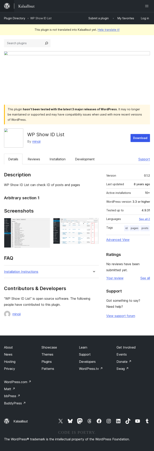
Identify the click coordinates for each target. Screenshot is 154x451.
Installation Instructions (21, 272)
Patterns (48, 369)
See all (145, 278)
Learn (83, 347)
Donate (124, 362)
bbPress (12, 396)
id (126, 228)
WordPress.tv (91, 369)
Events (122, 354)
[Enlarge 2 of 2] (93, 223)
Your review (115, 278)
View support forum (120, 316)
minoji (36, 141)
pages (134, 228)
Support (144, 159)
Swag (123, 369)
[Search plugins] (47, 43)
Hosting (9, 362)
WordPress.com (17, 382)
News (8, 354)
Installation (58, 159)
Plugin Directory (14, 18)
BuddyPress (15, 403)
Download (140, 138)
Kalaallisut (20, 421)
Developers (87, 362)
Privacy (9, 369)
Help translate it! (109, 29)
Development (85, 159)
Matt (9, 389)
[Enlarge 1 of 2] (45, 223)
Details (13, 159)
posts (145, 228)
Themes (47, 354)
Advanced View (118, 240)
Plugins (47, 362)
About (8, 347)
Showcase (49, 347)
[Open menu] (147, 6)
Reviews (34, 159)
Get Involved (126, 347)
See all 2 (144, 219)
